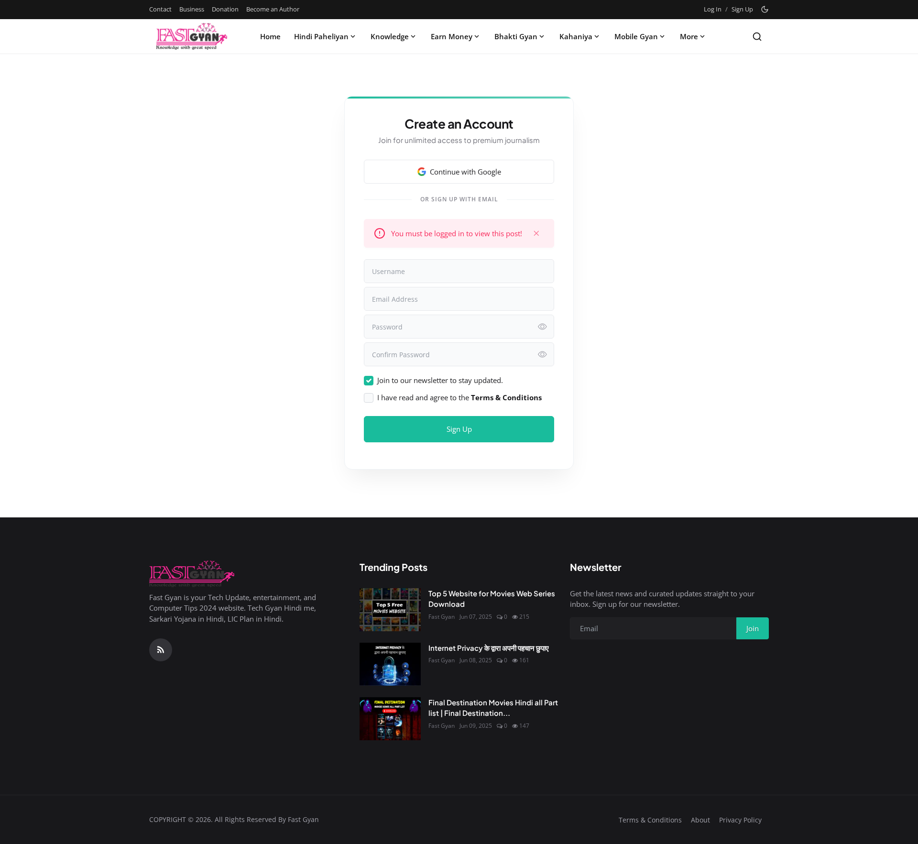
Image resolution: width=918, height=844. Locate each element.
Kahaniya (575, 36)
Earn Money (451, 36)
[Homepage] (191, 36)
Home (270, 36)
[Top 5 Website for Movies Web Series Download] (390, 609)
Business (191, 9)
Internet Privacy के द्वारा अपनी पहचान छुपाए (488, 647)
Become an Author (272, 9)
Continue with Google (465, 171)
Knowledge (390, 36)
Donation (225, 9)
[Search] (757, 36)
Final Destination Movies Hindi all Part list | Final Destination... (493, 708)
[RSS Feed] (160, 649)
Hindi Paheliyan (321, 36)
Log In (712, 9)
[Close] (536, 233)
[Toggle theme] (765, 9)
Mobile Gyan (636, 36)
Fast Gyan (441, 617)
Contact (160, 9)
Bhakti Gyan (515, 36)
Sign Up (742, 9)
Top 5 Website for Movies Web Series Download (491, 599)
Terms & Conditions (650, 819)
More (689, 36)
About (700, 819)
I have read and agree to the (459, 397)
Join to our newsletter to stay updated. (440, 380)
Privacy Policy (740, 819)
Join (752, 628)
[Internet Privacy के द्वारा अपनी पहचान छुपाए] (390, 664)
